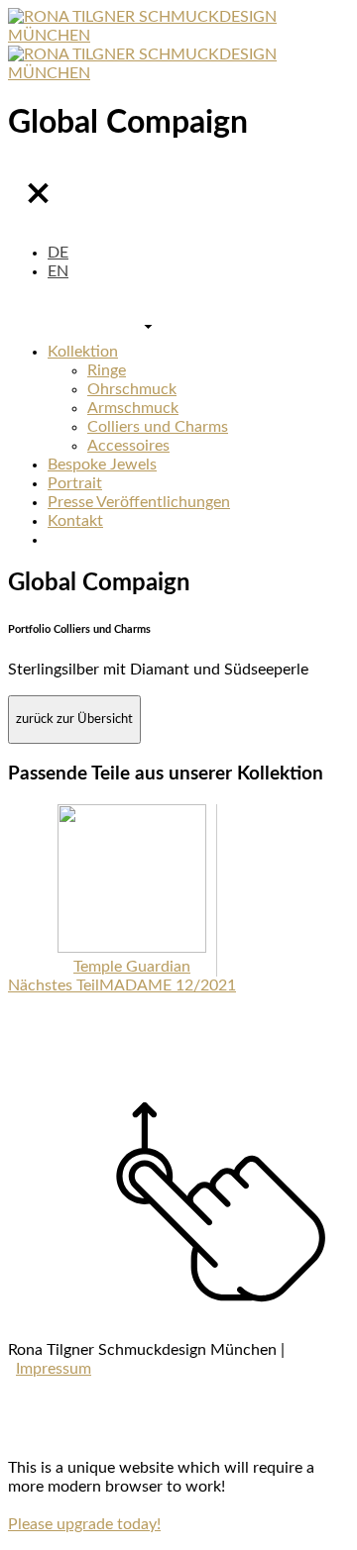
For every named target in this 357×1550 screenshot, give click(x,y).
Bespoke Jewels (102, 464)
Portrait (75, 483)
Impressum (53, 1369)
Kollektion (83, 352)
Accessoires (128, 446)
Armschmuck (132, 408)
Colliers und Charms (157, 427)
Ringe (106, 370)
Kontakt (75, 521)
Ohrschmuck (132, 389)
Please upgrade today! (84, 1524)
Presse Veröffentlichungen (139, 502)
